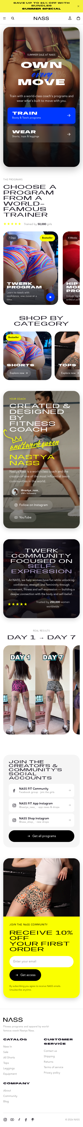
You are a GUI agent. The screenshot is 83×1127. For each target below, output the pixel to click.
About (7, 1091)
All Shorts (9, 1057)
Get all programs (44, 836)
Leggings (9, 1068)
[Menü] (4, 18)
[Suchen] (12, 18)
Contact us (50, 1051)
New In (7, 1047)
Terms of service (53, 1067)
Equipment (10, 1074)
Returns (48, 1062)
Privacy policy (52, 1073)
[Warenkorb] (78, 18)
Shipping (49, 1056)
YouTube (25, 517)
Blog (6, 1101)
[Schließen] (78, 6)
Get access (28, 975)
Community (10, 1096)
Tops (6, 1063)
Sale (5, 1052)
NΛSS (77, 1120)
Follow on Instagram (33, 505)
